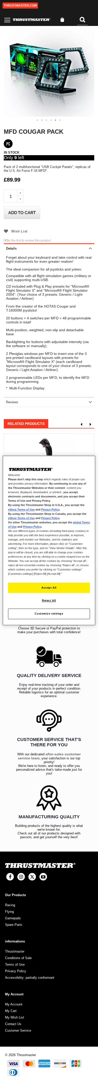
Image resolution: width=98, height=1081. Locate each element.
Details (11, 248)
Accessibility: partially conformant (29, 977)
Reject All (49, 600)
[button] (37, 120)
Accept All (49, 587)
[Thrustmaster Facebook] (10, 877)
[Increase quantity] (20, 192)
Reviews (12, 402)
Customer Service (18, 1030)
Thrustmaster (14, 951)
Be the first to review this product (29, 240)
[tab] (49, 248)
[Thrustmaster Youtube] (43, 877)
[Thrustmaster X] (32, 877)
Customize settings (49, 613)
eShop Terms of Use (21, 509)
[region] (49, 540)
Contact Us (13, 1024)
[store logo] (32, 19)
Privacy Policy (50, 509)
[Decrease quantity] (20, 199)
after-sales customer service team (49, 756)
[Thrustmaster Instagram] (21, 877)
